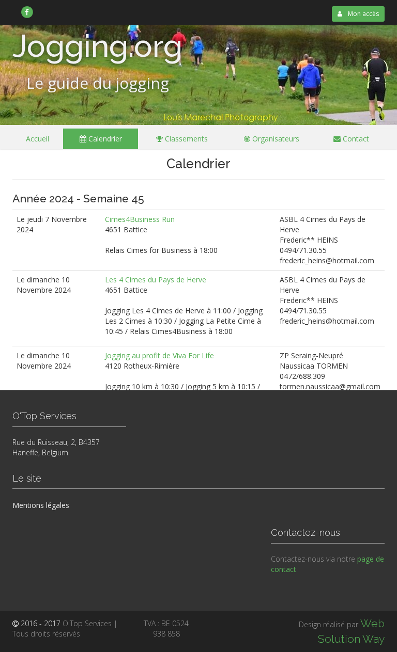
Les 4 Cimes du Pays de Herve (155, 279)
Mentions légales (40, 505)
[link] (27, 11)
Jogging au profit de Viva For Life (159, 355)
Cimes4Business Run (140, 219)
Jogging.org (97, 46)
